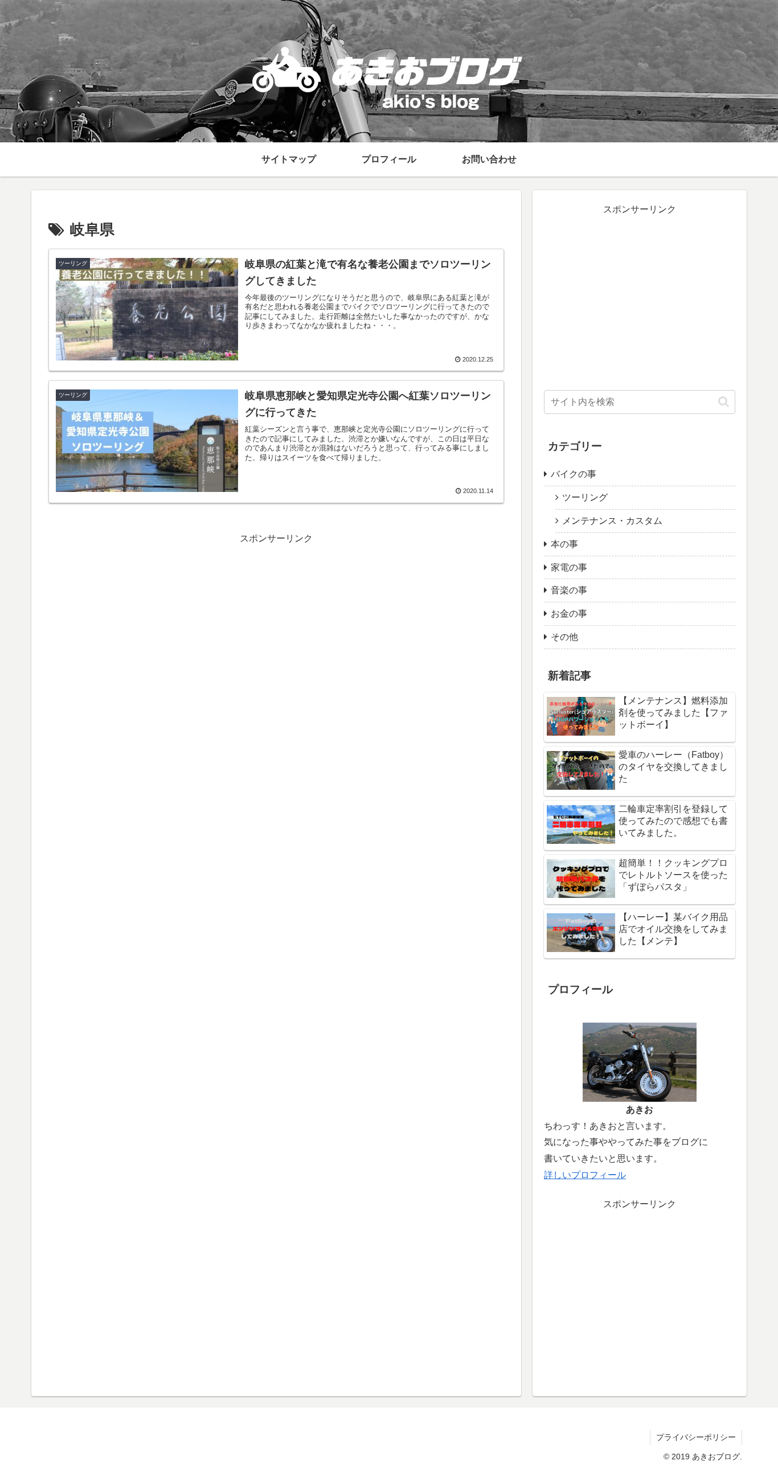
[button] (724, 401)
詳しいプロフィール (585, 1175)
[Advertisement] (276, 626)
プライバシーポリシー (696, 1437)
